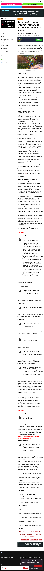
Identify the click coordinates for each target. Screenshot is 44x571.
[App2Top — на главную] (4, 553)
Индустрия (20, 18)
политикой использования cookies (8, 568)
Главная (4, 30)
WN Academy (5, 51)
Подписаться (37, 565)
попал (25, 173)
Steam (37, 35)
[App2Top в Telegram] (42, 553)
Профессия (5, 45)
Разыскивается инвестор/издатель (8, 40)
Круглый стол (5, 42)
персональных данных (35, 568)
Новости (5, 33)
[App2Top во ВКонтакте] (39, 553)
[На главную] (1, 2)
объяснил (36, 50)
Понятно (26, 567)
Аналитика (5, 48)
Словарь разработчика (7, 55)
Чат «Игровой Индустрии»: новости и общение (8, 62)
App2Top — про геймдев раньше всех (8, 59)
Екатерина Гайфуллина (32, 33)
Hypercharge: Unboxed (32, 35)
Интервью (5, 36)
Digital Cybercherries (23, 35)
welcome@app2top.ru (12, 564)
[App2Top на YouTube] (37, 553)
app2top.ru (40, 557)
